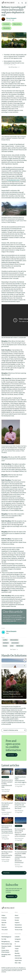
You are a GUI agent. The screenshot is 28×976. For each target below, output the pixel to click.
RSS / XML (18, 963)
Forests (5, 645)
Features (4, 927)
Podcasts (4, 918)
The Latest (4, 929)
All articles (6, 873)
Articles (3, 920)
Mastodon (17, 955)
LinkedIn (17, 936)
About (16, 915)
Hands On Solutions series (10, 730)
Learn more (10, 755)
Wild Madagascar (6, 936)
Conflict (5, 640)
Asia (13, 20)
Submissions (18, 927)
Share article (17, 24)
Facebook (17, 946)
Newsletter (10, 896)
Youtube (17, 941)
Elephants (6, 642)
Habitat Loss (19, 645)
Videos (3, 915)
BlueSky (17, 953)
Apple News (18, 960)
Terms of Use (18, 929)
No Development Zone (13, 180)
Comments (6, 24)
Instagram (18, 939)
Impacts (17, 922)
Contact (17, 918)
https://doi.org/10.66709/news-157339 (13, 623)
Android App (18, 958)
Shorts (3, 925)
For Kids (3, 939)
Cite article (6, 28)
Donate (17, 920)
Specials (3, 922)
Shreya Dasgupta (11, 18)
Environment (15, 642)
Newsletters (18, 925)
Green (11, 645)
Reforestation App (6, 944)
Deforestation (14, 640)
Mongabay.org (5, 941)
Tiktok (16, 948)
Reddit (16, 951)
